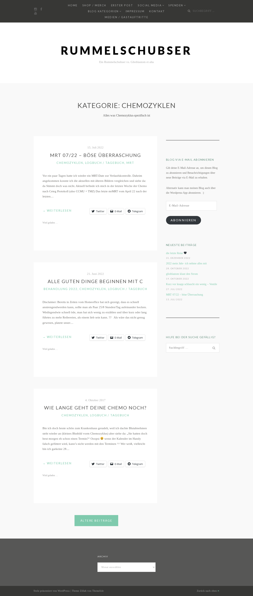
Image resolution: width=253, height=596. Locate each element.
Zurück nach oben (207, 590)
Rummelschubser (126, 50)
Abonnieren (183, 220)
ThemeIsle (98, 590)
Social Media (150, 5)
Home (73, 5)
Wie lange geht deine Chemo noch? (95, 407)
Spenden (175, 5)
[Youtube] (36, 13)
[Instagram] (36, 9)
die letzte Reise (175, 253)
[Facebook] (41, 9)
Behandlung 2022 (60, 289)
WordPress (64, 590)
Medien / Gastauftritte (126, 17)
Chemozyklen (70, 162)
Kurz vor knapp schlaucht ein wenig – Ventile (191, 284)
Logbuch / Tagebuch (104, 162)
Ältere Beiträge (96, 520)
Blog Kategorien (103, 11)
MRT (130, 162)
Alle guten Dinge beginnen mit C (95, 281)
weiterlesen (57, 210)
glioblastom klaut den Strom (182, 273)
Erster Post (122, 5)
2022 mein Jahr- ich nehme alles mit (186, 263)
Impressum (135, 11)
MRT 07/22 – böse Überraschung (95, 155)
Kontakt (157, 11)
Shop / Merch (94, 5)
